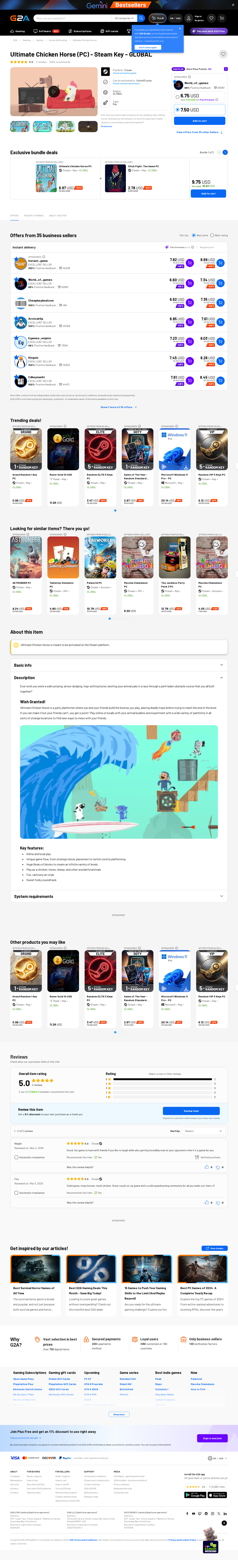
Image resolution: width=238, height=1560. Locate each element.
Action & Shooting (58, 40)
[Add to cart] (220, 263)
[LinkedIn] (225, 1513)
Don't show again (148, 47)
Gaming (27, 40)
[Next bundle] (225, 152)
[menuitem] (17, 31)
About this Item (57, 215)
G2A (15, 40)
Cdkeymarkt (36, 377)
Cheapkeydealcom (41, 300)
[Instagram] (212, 1513)
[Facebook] (187, 1513)
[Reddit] (206, 1513)
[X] (218, 1513)
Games (40, 40)
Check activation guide (124, 73)
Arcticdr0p (35, 318)
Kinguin (33, 357)
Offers (14, 215)
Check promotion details (24, 1437)
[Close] (233, 5)
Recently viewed (34, 215)
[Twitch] (199, 1513)
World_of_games (196, 83)
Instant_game (38, 260)
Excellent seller (40, 264)
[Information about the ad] (189, 77)
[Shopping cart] (221, 18)
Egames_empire (39, 338)
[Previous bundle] (219, 152)
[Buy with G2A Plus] (190, 263)
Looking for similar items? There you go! (50, 528)
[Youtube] (193, 1513)
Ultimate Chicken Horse (85, 40)
